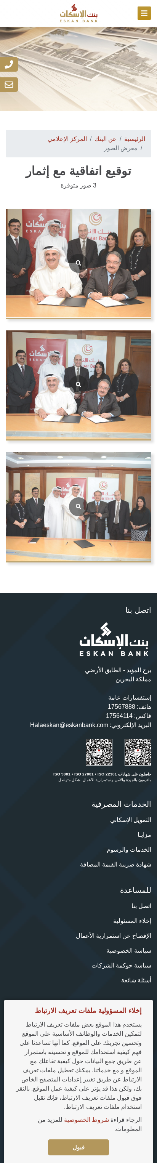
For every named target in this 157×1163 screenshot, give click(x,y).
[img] (144, 13)
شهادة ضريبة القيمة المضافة (115, 864)
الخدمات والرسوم (129, 849)
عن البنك (106, 139)
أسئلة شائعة (136, 980)
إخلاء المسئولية (132, 921)
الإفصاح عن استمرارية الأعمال (113, 935)
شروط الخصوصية (86, 1120)
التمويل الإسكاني (130, 820)
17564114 (119, 716)
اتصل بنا (141, 906)
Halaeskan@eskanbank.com (69, 725)
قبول (79, 1147)
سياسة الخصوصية (128, 950)
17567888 (121, 706)
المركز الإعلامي (67, 139)
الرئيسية (134, 139)
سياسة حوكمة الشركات (121, 965)
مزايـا (144, 834)
